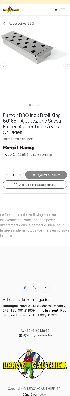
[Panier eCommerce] (55, 10)
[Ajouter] (20, 175)
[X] (35, 288)
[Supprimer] (6, 175)
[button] (3, 65)
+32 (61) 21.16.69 (37, 331)
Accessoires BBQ (21, 23)
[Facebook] (25, 288)
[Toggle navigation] (63, 10)
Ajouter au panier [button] (48, 175)
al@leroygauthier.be (37, 335)
